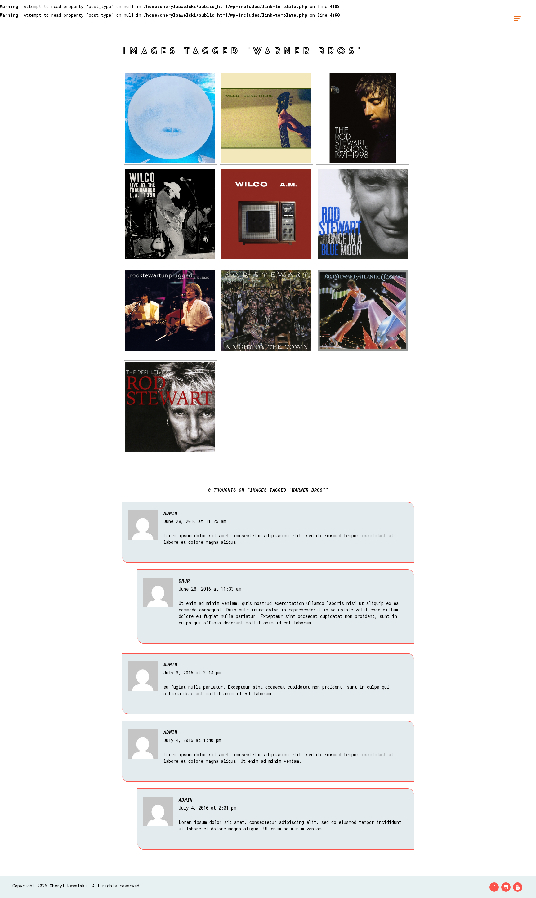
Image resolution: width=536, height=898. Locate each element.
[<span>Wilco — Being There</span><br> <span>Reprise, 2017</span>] (266, 118)
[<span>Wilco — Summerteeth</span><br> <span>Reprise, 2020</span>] (170, 118)
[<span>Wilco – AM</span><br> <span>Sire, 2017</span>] (266, 214)
